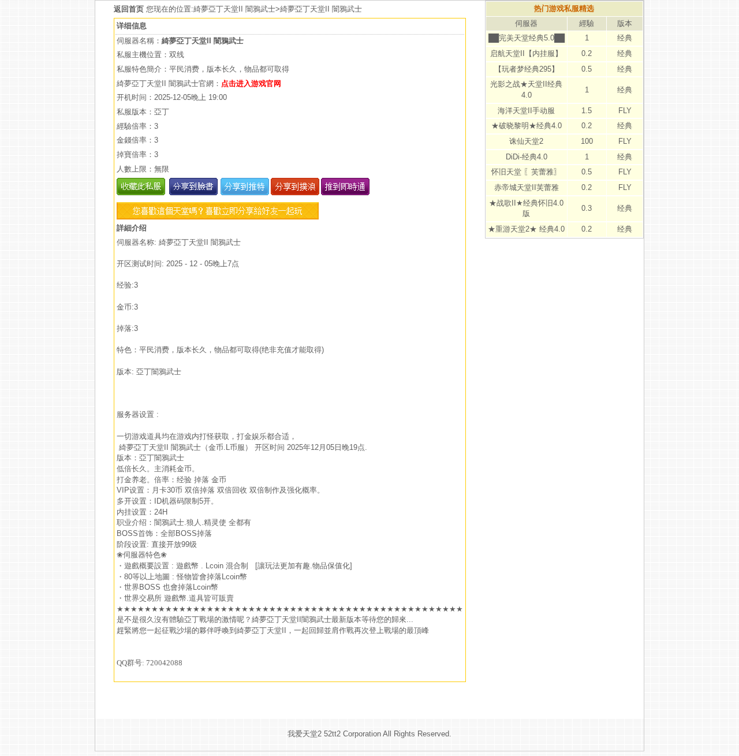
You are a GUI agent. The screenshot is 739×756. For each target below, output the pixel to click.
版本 (624, 23)
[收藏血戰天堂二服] (141, 192)
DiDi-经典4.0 (526, 156)
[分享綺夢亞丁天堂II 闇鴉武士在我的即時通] (344, 192)
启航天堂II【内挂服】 (526, 53)
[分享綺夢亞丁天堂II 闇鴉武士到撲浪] (294, 192)
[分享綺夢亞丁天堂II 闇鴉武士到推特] (243, 192)
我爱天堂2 (305, 733)
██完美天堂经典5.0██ (526, 37)
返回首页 (130, 9)
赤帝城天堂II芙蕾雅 (526, 187)
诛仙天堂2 (526, 141)
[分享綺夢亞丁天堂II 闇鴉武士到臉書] (192, 192)
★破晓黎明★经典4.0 (526, 125)
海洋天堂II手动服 (526, 110)
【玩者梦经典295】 (526, 69)
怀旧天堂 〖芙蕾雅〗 (526, 171)
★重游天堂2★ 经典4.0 (526, 229)
